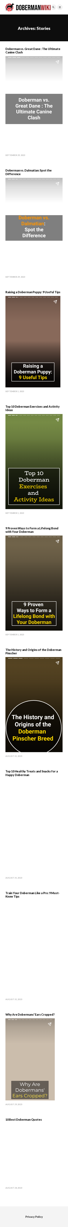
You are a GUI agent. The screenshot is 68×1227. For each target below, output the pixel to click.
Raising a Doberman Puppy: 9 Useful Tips (32, 292)
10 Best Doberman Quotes (23, 1119)
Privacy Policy (34, 1216)
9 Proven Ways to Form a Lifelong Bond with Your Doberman (31, 529)
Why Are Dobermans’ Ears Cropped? (30, 1014)
